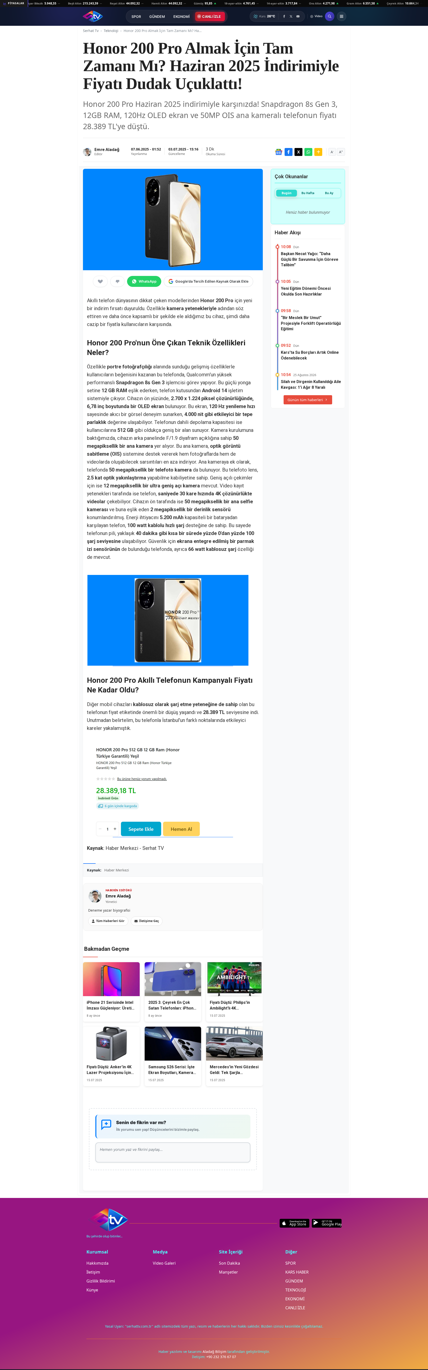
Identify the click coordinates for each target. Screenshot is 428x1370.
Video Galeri (164, 1263)
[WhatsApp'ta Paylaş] (308, 152)
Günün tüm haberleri (305, 399)
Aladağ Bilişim (215, 1351)
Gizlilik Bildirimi (100, 1281)
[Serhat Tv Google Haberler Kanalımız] (279, 152)
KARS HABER (297, 1272)
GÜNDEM (157, 16)
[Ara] (329, 16)
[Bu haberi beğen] (100, 281)
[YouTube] (298, 16)
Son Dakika (229, 1263)
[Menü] (341, 16)
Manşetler (228, 1272)
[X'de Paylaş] (298, 152)
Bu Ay (329, 193)
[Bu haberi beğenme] (117, 281)
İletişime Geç (149, 921)
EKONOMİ (181, 16)
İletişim (93, 1272)
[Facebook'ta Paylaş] (289, 152)
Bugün (287, 193)
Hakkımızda (97, 1263)
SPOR (136, 16)
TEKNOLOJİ (295, 1290)
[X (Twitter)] (291, 16)
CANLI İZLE (211, 16)
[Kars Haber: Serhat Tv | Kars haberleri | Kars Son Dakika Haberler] (93, 16)
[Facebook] (284, 16)
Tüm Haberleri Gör (110, 921)
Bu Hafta (307, 193)
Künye (92, 1290)
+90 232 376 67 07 (221, 1356)
